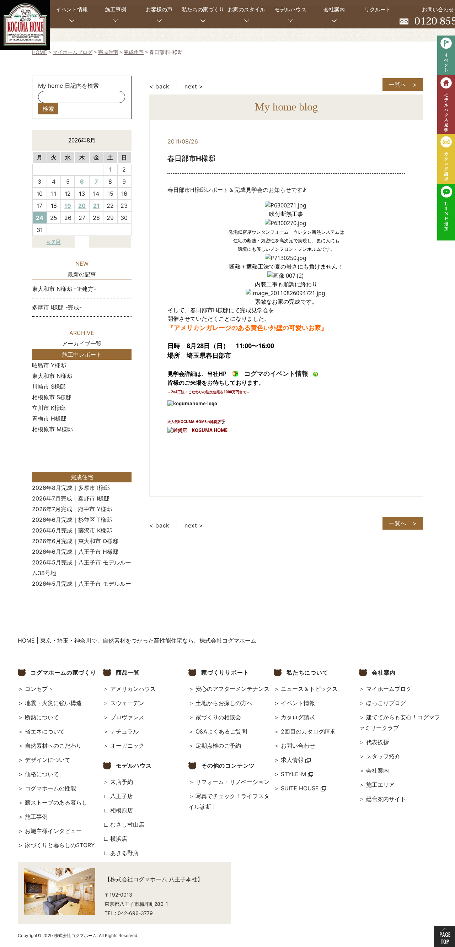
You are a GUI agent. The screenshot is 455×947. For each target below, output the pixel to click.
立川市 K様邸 (49, 407)
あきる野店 (124, 852)
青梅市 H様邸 (49, 418)
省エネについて (45, 731)
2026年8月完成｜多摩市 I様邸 (71, 487)
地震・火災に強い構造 (53, 703)
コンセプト (39, 688)
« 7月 (54, 241)
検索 (48, 109)
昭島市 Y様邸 (49, 365)
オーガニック (127, 745)
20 (82, 205)
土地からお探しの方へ (224, 703)
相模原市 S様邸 (51, 397)
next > (193, 86)
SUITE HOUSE (301, 788)
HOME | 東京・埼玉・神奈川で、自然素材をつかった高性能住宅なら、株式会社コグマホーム (137, 640)
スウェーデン (127, 703)
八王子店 (121, 796)
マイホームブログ (389, 688)
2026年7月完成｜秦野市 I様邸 (70, 498)
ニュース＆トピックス (309, 688)
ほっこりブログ (386, 703)
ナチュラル (124, 731)
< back (159, 86)
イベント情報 (298, 703)
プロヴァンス (127, 717)
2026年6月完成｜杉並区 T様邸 (72, 519)
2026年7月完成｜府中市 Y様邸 (72, 509)
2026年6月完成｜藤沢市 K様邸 (72, 530)
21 (96, 205)
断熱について (42, 717)
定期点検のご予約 (218, 745)
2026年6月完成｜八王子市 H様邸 (75, 551)
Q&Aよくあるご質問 (221, 731)
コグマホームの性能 (50, 788)
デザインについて (47, 759)
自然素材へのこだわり (53, 745)
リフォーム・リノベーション (232, 781)
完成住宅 (81, 477)
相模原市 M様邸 (52, 429)
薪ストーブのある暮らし (56, 802)
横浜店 (118, 838)
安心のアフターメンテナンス (232, 688)
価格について (42, 774)
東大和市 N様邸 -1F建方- (64, 288)
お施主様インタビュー (53, 830)
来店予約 (121, 781)
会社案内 (377, 770)
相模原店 (121, 810)
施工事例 (36, 816)
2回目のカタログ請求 (308, 731)
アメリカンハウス (133, 688)
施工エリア (380, 784)
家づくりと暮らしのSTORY (60, 845)
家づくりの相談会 (218, 717)
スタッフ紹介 (383, 756)
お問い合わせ (298, 745)
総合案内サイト (386, 798)
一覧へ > (403, 84)
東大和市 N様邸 (52, 375)
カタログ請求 (298, 717)
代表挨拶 (377, 742)
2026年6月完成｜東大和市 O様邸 (75, 541)
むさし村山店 (127, 824)
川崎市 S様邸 (49, 386)
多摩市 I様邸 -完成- (57, 307)
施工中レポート (82, 354)
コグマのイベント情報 (276, 373)
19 (67, 205)
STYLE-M (294, 774)
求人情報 (293, 759)
